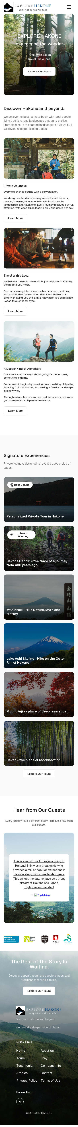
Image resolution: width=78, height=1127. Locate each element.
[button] (68, 7)
